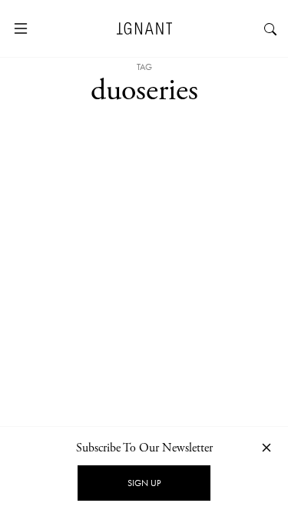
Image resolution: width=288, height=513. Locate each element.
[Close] (266, 447)
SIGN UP (144, 483)
